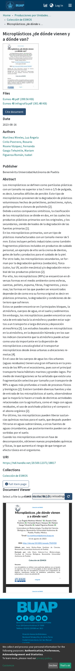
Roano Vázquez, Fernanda (19, 146)
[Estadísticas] (45, 5)
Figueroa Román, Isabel (17, 155)
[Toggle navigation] (70, 5)
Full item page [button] (17, 484)
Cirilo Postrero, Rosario (17, 142)
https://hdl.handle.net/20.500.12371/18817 (29, 463)
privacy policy (44, 658)
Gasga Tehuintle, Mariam (18, 150)
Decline (53, 665)
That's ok (65, 665)
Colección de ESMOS (19, 19)
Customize (8, 665)
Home (7, 15)
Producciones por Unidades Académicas (33, 15)
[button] (51, 5)
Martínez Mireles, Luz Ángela (21, 137)
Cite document (14, 112)
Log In (59, 5)
